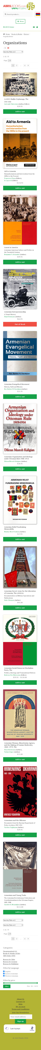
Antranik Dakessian (11, 104)
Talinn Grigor (9, 752)
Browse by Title (9, 959)
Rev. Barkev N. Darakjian (12, 389)
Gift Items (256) (9, 956)
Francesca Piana (9, 178)
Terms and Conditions (20, 1009)
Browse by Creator (10, 962)
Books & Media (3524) (11, 953)
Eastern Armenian (11, 974)
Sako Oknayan (9, 600)
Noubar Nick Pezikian (11, 532)
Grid (8, 48)
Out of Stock (20, 324)
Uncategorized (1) (10, 951)
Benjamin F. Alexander (12, 254)
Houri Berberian (9, 750)
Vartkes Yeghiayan (10, 827)
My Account (20, 1006)
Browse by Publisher (11, 964)
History (26, 34)
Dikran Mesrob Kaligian (12, 461)
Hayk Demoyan (9, 317)
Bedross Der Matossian (12, 675)
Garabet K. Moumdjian (11, 905)
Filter (7, 986)
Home (8, 34)
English (7, 971)
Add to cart (20, 682)
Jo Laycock (8, 180)
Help (20, 1004)
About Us (20, 999)
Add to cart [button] (20, 111)
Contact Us (20, 1001)
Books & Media (16, 34)
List (5, 48)
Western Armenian (11, 976)
